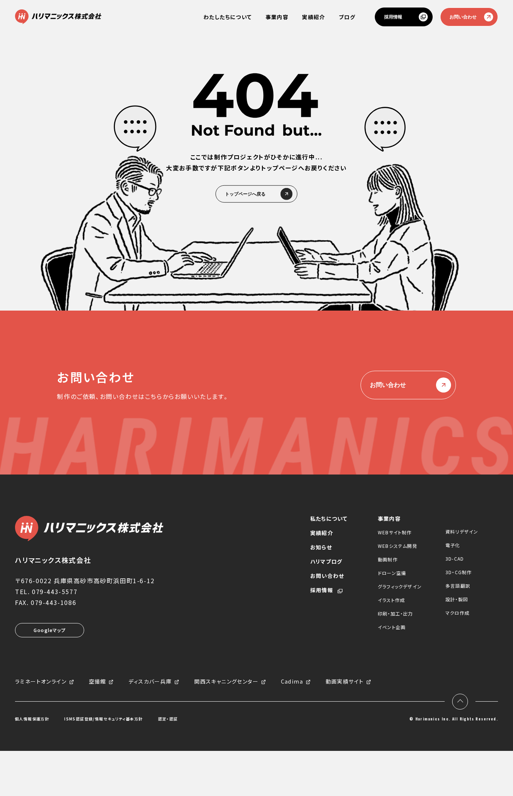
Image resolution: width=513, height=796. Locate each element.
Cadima (292, 682)
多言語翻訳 (457, 585)
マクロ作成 (457, 613)
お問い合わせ (463, 17)
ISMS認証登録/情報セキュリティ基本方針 (103, 719)
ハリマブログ (326, 561)
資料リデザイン (461, 531)
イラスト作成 (391, 600)
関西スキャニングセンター (226, 682)
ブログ (347, 17)
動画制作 (388, 559)
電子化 (452, 545)
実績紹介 (313, 17)
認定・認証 (168, 719)
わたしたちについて (228, 17)
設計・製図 (456, 599)
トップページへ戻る (245, 193)
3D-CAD (454, 558)
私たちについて (328, 518)
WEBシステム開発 (397, 546)
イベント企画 (392, 627)
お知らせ (321, 547)
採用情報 (393, 17)
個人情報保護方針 (32, 719)
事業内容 (277, 17)
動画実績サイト (345, 682)
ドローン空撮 (392, 573)
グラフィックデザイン (400, 586)
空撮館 (97, 682)
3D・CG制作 (458, 572)
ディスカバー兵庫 (150, 682)
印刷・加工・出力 (395, 613)
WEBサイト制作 (395, 532)
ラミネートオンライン (40, 682)
